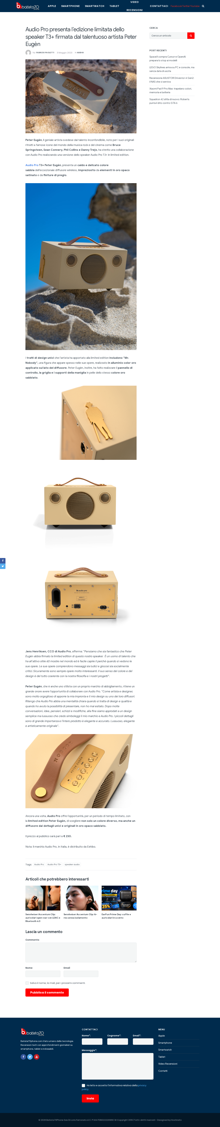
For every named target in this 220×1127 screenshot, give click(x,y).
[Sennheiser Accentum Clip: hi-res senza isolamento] (81, 898)
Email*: (137, 1035)
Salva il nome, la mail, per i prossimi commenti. (57, 983)
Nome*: (86, 1035)
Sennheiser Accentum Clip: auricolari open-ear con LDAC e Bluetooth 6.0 (42, 918)
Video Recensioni (167, 1063)
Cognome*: (114, 1035)
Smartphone (70, 6)
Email (67, 967)
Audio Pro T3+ (54, 864)
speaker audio (72, 864)
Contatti (162, 1070)
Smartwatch (94, 6)
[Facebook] (23, 1057)
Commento (32, 939)
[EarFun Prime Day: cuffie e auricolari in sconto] (119, 898)
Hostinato (176, 1120)
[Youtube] (36, 1057)
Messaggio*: (89, 1050)
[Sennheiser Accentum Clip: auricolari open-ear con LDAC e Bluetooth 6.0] (42, 898)
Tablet (114, 6)
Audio (80, 52)
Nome (29, 967)
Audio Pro (31, 165)
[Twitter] (30, 1057)
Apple (52, 6)
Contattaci (159, 6)
